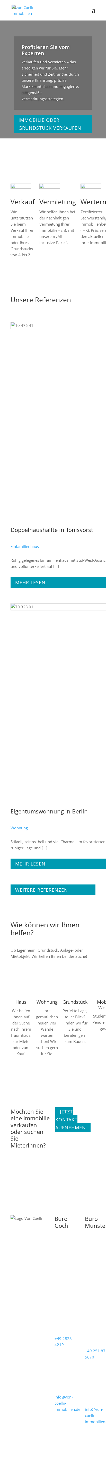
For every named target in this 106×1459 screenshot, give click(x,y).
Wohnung (19, 827)
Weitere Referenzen (41, 890)
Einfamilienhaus (25, 546)
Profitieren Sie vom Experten (46, 50)
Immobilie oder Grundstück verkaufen (50, 124)
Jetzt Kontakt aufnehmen (70, 1120)
